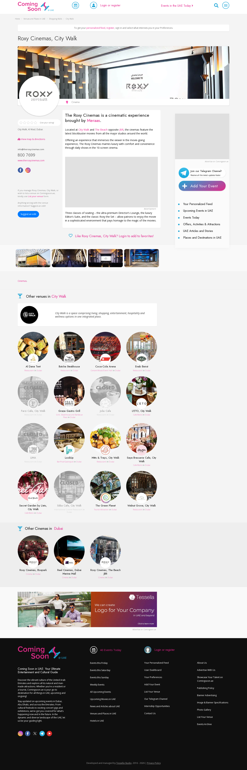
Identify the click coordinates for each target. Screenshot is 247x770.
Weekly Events (97, 684)
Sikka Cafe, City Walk (69, 506)
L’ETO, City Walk (141, 411)
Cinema (29, 574)
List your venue (35, 196)
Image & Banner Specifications (212, 702)
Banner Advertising (207, 695)
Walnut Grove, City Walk (141, 506)
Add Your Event (204, 186)
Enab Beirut (141, 366)
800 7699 (26, 155)
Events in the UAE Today (176, 6)
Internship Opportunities (157, 706)
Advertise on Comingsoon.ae (216, 161)
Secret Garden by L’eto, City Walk (33, 507)
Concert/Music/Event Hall (101, 370)
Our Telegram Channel (155, 698)
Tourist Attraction (101, 509)
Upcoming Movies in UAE (103, 699)
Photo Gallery (204, 709)
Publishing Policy (205, 688)
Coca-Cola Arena (105, 366)
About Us (202, 662)
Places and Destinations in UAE (202, 238)
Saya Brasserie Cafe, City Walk (141, 459)
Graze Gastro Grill (69, 411)
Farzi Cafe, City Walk (33, 411)
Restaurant (29, 370)
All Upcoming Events (100, 691)
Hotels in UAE (97, 720)
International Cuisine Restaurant (68, 509)
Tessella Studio (124, 763)
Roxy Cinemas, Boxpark (33, 570)
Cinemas (22, 280)
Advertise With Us (206, 670)
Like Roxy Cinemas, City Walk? (114, 236)
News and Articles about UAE (105, 706)
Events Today (191, 217)
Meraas (93, 120)
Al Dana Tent (33, 366)
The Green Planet (105, 506)
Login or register (110, 5)
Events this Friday (99, 663)
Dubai (40, 129)
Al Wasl (31, 129)
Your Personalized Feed (197, 204)
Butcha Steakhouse (69, 366)
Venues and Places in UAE (103, 713)
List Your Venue (152, 691)
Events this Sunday (99, 677)
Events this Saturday (100, 670)
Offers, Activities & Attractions (201, 224)
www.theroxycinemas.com (31, 160)
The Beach (101, 129)
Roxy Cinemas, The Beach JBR (105, 571)
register (110, 27)
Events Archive (204, 724)
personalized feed (95, 27)
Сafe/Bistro (137, 414)
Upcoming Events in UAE (198, 211)
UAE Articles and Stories (198, 231)
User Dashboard (152, 670)
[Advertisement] (111, 182)
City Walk (22, 129)
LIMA (33, 458)
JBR (121, 129)
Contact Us (150, 713)
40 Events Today (110, 650)
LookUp (69, 458)
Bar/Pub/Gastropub (65, 461)
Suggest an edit (28, 214)
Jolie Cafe (105, 411)
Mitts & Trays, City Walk (105, 458)
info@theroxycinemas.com (31, 149)
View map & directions (32, 139)
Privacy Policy (154, 763)
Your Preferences (153, 677)
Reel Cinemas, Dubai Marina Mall (69, 571)
